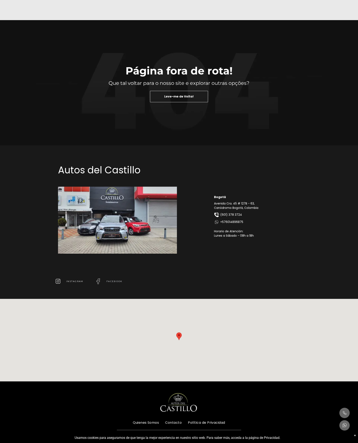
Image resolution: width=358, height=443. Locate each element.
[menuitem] (146, 422)
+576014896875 (231, 222)
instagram (74, 281)
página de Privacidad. (264, 438)
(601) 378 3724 (231, 215)
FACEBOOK (114, 281)
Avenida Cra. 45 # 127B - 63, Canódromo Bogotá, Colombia (236, 205)
